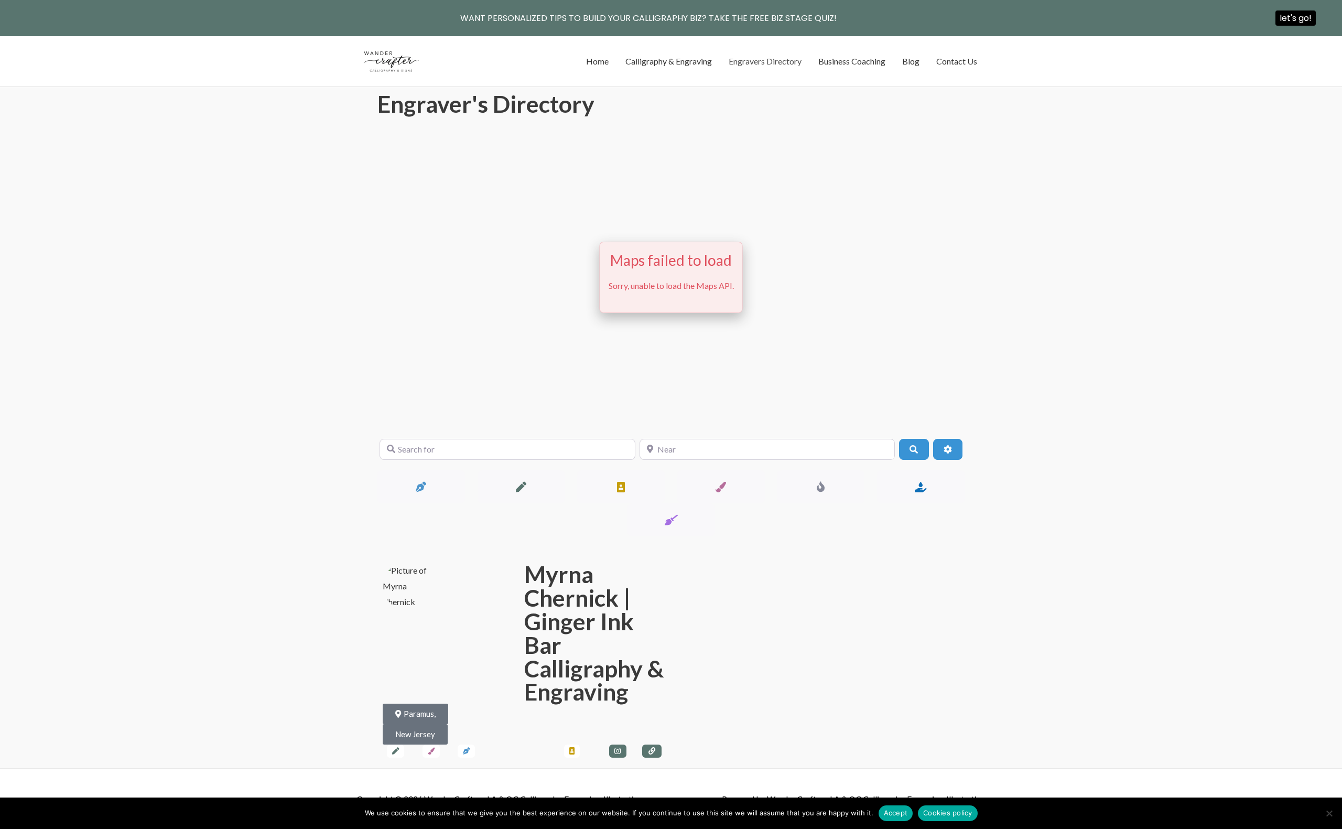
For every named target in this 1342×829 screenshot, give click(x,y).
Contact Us (956, 61)
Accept (896, 813)
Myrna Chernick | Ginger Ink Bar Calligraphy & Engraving (594, 633)
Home (597, 61)
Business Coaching (851, 61)
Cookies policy (947, 813)
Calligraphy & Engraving (668, 61)
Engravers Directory (765, 61)
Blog (910, 61)
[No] (1329, 813)
